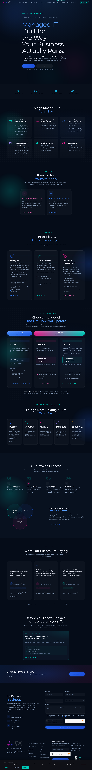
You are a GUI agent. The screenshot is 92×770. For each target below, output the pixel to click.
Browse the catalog (67, 295)
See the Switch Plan (77, 674)
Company (47, 698)
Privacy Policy (65, 716)
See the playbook (41, 295)
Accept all (25, 767)
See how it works (46, 383)
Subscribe (60, 760)
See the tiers (13, 295)
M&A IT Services (33, 2)
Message (47, 704)
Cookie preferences (44, 757)
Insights (72, 2)
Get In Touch (84, 2)
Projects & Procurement (45, 2)
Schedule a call (27, 66)
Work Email (67, 691)
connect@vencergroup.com (17, 717)
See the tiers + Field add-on (19, 383)
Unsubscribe (54, 722)
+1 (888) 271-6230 (15, 722)
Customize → (7, 767)
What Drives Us (65, 2)
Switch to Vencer (32, 756)
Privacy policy (83, 764)
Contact (42, 751)
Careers (41, 746)
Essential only (17, 767)
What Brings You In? (69, 698)
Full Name (47, 691)
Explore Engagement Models (44, 66)
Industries (55, 2)
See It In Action (54, 524)
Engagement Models (23, 2)
